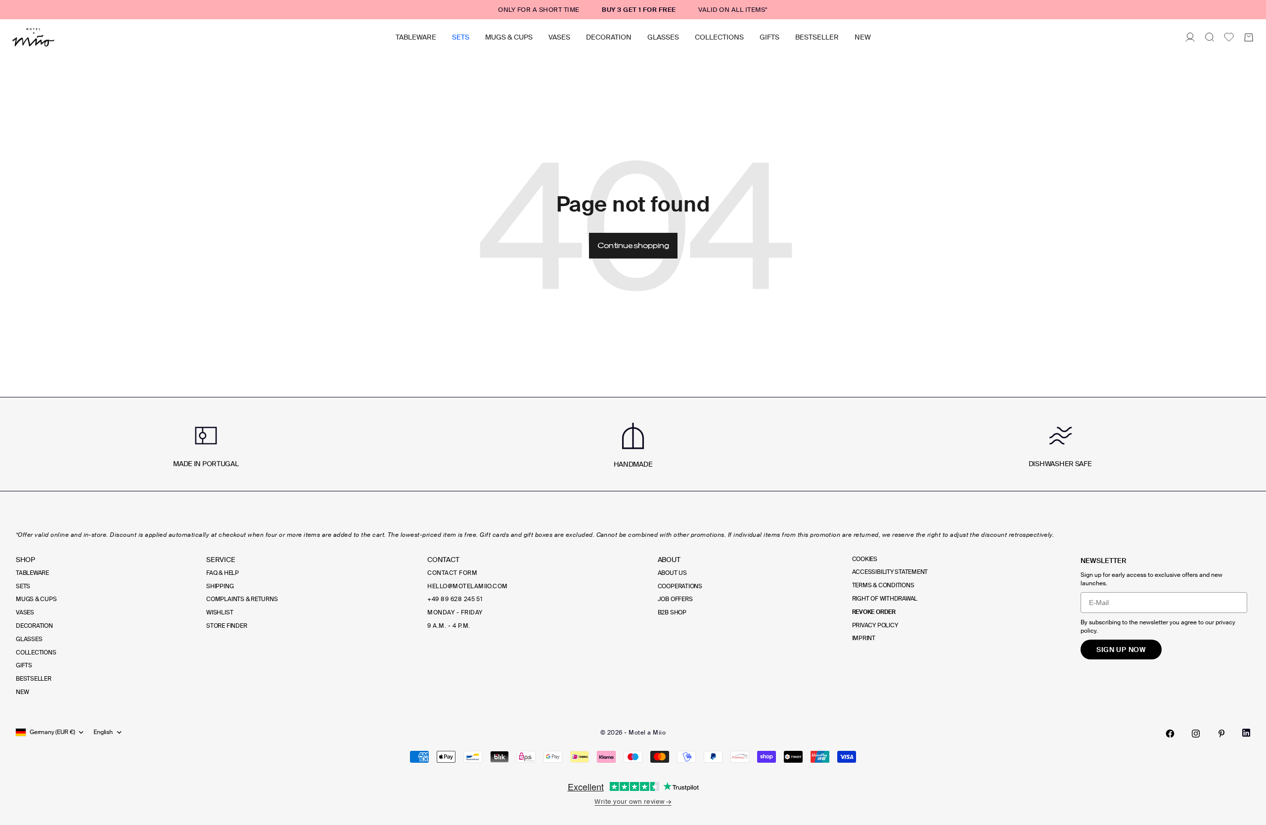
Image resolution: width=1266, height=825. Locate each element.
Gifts (769, 37)
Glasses (663, 37)
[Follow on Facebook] (1170, 733)
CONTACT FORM (452, 573)
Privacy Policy (875, 625)
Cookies (864, 559)
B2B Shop (672, 612)
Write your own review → (632, 801)
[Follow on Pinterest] (1221, 733)
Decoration (609, 37)
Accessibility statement (890, 572)
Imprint (863, 638)
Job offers (675, 599)
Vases (559, 37)
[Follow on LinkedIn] (1246, 733)
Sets (460, 37)
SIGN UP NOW (1121, 649)
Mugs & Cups (509, 37)
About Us (672, 573)
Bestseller (817, 37)
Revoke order (874, 612)
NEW (863, 37)
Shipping (219, 586)
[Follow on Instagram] (1196, 733)
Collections (719, 37)
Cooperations (680, 586)
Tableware (416, 37)
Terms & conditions (883, 585)
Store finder (226, 626)
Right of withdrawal (884, 599)
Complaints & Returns (241, 599)
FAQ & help (222, 573)
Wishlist (219, 612)
